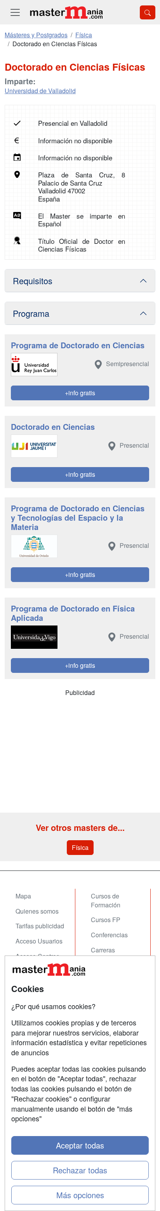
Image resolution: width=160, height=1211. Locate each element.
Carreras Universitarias (110, 954)
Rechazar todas (80, 1170)
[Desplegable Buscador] (147, 12)
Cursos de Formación (105, 900)
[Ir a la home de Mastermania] (66, 12)
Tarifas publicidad (40, 925)
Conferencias (109, 934)
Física (80, 847)
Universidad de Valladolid (40, 90)
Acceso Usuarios (39, 940)
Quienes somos (37, 911)
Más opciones (80, 1195)
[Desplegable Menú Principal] (15, 12)
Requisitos (32, 281)
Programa (31, 313)
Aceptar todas (80, 1145)
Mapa (23, 895)
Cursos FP (105, 919)
